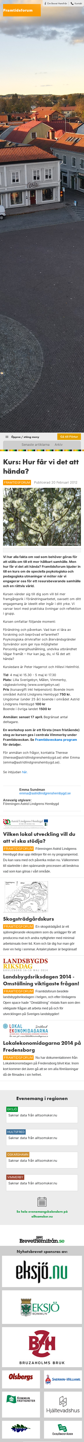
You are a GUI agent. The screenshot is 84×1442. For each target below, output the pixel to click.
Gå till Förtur (69, 436)
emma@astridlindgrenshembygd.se (45, 793)
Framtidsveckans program (56, 740)
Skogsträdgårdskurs (28, 918)
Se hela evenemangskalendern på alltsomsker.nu (42, 1214)
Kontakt (78, 3)
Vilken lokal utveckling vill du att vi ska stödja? (39, 837)
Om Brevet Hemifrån (57, 3)
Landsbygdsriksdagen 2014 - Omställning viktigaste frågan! (41, 980)
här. (25, 772)
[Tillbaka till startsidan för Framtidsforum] (20, 8)
